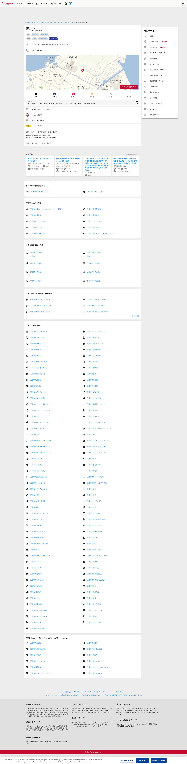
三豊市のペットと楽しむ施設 (40, 422)
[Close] (183, 760)
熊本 (42, 716)
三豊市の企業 (91, 598)
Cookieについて (116, 692)
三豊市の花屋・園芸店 (37, 501)
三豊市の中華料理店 (94, 356)
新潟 (56, 710)
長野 (34, 712)
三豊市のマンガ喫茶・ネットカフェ (99, 428)
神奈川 (52, 710)
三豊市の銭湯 (91, 434)
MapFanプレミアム (78, 722)
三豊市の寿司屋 (35, 349)
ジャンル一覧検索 (43, 730)
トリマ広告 (141, 712)
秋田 (58, 708)
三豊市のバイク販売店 (37, 531)
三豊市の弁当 (91, 489)
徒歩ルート (34, 256)
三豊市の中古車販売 (37, 537)
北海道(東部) (30, 708)
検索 (27, 726)
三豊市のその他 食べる (38, 368)
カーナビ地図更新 (87, 712)
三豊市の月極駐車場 (94, 209)
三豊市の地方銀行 (36, 574)
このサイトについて (51, 695)
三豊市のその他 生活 (67, 22)
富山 (60, 710)
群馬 (35, 710)
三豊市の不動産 (35, 655)
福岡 (30, 716)
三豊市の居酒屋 (92, 362)
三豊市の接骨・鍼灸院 (94, 549)
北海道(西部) (40, 708)
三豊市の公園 (91, 374)
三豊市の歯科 (34, 549)
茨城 (27, 710)
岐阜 (38, 712)
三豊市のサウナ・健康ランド (40, 404)
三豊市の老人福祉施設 (94, 649)
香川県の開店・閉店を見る (39, 192)
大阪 (57, 712)
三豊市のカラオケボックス (96, 422)
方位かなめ (104, 724)
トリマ (97, 724)
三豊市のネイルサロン (94, 673)
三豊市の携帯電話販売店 (38, 477)
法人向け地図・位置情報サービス (127, 708)
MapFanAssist (79, 724)
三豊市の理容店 (35, 622)
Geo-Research (151, 712)
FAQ (89, 692)
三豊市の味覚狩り (93, 410)
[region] (82, 72)
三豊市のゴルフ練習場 (37, 398)
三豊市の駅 (34, 507)
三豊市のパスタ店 (93, 337)
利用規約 (76, 692)
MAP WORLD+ (131, 712)
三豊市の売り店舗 (93, 227)
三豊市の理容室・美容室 (95, 622)
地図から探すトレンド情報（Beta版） (94, 708)
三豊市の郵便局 (92, 562)
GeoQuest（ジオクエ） (79, 726)
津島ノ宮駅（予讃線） (94, 252)
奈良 (27, 714)
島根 (41, 714)
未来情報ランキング (41, 728)
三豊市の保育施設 (93, 592)
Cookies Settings (127, 760)
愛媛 (64, 714)
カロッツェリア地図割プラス (147, 724)
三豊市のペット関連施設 (38, 610)
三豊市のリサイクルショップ (40, 489)
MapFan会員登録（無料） (35, 741)
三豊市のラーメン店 (37, 343)
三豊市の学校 (34, 598)
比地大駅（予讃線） (94, 272)
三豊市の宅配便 (92, 655)
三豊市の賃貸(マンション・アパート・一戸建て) (46, 209)
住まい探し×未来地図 (56, 726)
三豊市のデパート (36, 459)
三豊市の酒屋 (34, 495)
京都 (61, 712)
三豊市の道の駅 (92, 537)
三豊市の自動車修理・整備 (96, 519)
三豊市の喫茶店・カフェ (95, 343)
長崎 (38, 716)
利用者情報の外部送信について (91, 695)
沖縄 (59, 716)
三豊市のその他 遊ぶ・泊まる (41, 440)
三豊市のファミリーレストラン (97, 331)
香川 (60, 714)
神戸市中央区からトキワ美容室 (41, 306)
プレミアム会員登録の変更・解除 (115, 695)
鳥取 (37, 714)
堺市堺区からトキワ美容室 (96, 306)
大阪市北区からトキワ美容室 (40, 312)
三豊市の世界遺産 (93, 416)
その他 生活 (35, 34)
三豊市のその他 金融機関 (96, 580)
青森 (46, 708)
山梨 (30, 712)
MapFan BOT (89, 724)
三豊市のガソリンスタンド (39, 513)
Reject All (142, 760)
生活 (28, 34)
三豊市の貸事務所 (93, 215)
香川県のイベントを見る (95, 192)
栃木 (31, 710)
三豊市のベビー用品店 (37, 471)
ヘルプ (84, 692)
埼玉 (39, 710)
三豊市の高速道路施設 (94, 531)
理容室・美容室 (44, 34)
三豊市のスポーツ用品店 (95, 477)
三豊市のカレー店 (36, 356)
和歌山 (32, 714)
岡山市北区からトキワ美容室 (40, 299)
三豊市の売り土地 (36, 227)
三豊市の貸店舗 (35, 215)
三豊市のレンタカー (94, 507)
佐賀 (34, 716)
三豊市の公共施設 (36, 586)
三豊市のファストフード (38, 331)
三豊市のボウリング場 (37, 392)
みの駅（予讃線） (36, 263)
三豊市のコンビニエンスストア (97, 440)
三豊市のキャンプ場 (94, 398)
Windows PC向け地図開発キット (134, 710)
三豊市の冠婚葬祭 (36, 604)
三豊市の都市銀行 (93, 568)
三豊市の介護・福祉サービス (40, 556)
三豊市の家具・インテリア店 (97, 483)
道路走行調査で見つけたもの (94, 710)
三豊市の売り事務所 (37, 233)
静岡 (42, 712)
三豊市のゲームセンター (38, 428)
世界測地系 (42, 132)
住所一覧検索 (53, 728)
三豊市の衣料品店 (36, 465)
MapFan (28, 22)
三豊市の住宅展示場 (94, 604)
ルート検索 (34, 726)
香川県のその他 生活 (49, 22)
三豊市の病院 (91, 543)
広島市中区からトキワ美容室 (97, 299)
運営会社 (68, 692)
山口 (52, 714)
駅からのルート (53, 38)
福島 (66, 708)
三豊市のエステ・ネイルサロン (97, 667)
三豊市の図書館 (35, 592)
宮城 (54, 708)
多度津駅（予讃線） (94, 281)
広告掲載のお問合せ (136, 695)
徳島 (56, 714)
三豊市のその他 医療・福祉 (97, 556)
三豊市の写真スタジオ (37, 667)
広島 (48, 714)
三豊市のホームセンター (38, 483)
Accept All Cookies (158, 760)
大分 (45, 716)
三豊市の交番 (91, 586)
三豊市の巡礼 (34, 416)
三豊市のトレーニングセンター (41, 410)
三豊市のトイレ (35, 562)
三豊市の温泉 (34, 434)
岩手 (50, 708)
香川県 (36, 22)
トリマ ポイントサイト (96, 726)
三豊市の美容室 (92, 616)
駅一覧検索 (32, 730)
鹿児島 (54, 716)
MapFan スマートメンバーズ (126, 724)
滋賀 (53, 712)
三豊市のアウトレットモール (97, 452)
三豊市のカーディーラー (38, 519)
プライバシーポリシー (101, 692)
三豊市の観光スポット (37, 374)
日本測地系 (53, 132)
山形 (62, 708)
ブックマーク (54, 730)
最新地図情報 (76, 708)
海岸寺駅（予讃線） (94, 263)
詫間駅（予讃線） (42, 38)
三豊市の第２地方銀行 (94, 574)
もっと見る (135, 316)
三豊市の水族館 (92, 386)
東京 (47, 710)
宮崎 (49, 716)
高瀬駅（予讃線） (36, 272)
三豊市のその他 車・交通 (39, 543)
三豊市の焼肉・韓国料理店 (39, 362)
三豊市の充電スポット (94, 525)
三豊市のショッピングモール (97, 446)
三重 (49, 712)
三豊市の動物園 (35, 386)
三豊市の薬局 (91, 459)
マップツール (43, 726)
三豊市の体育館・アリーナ (96, 404)
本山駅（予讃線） (36, 281)
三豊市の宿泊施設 (93, 368)
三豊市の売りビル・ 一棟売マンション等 (101, 233)
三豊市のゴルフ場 (93, 392)
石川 (64, 710)
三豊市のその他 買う (94, 501)
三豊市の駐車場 (35, 525)
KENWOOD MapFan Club (125, 726)
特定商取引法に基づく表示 (69, 695)
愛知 (45, 712)
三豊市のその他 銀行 (37, 580)
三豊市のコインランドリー (39, 616)
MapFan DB (150, 710)
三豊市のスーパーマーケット (40, 446)
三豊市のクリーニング (94, 610)
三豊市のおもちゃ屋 (94, 465)
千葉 (43, 710)
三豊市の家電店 (92, 471)
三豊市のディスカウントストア (41, 452)
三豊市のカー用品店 (94, 513)
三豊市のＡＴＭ (35, 568)
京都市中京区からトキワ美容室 (97, 312)
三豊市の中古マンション (38, 221)
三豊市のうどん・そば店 (38, 337)
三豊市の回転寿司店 (94, 349)
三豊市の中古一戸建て (94, 221)
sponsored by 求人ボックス (132, 154)
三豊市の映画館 (92, 380)
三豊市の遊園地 (35, 380)
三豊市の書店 (91, 495)
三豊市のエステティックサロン (41, 673)
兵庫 (65, 712)
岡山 (45, 714)
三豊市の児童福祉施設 (37, 649)
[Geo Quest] (70, 3)
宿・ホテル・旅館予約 (102, 712)
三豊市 (34, 38)
